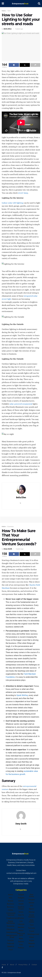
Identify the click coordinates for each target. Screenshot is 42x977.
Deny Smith (8, 549)
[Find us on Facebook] (2, 967)
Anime (10, 895)
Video (31, 937)
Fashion (10, 940)
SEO (31, 906)
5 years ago (19, 29)
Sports (31, 909)
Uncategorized (33, 934)
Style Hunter (31, 921)
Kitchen (21, 918)
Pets (21, 945)
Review (31, 903)
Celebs (10, 910)
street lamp (23, 193)
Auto (10, 898)
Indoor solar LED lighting (12, 203)
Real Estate (31, 895)
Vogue (31, 940)
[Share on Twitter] (25, 65)
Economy (10, 926)
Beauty (10, 901)
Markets (21, 927)
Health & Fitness (21, 908)
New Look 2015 (21, 934)
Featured (10, 943)
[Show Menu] (3, 3)
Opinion (21, 942)
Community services (10, 914)
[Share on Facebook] (14, 65)
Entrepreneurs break (12, 936)
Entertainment (11, 932)
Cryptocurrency (12, 918)
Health (21, 904)
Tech (9, 11)
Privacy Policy (22, 965)
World (31, 946)
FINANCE (10, 946)
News (21, 938)
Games (21, 901)
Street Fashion (31, 916)
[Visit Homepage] (20, 3)
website (31, 943)
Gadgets (21, 898)
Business (10, 526)
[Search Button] (39, 3)
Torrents (31, 928)
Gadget (21, 895)
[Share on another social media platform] (35, 65)
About (12, 965)
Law (21, 921)
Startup (31, 912)
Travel (31, 931)
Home (4, 11)
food (11, 950)
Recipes (31, 900)
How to (21, 915)
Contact (34, 965)
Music (21, 930)
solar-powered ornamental (20, 404)
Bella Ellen (8, 29)
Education (10, 929)
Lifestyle (21, 924)
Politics (21, 948)
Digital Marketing (11, 922)
